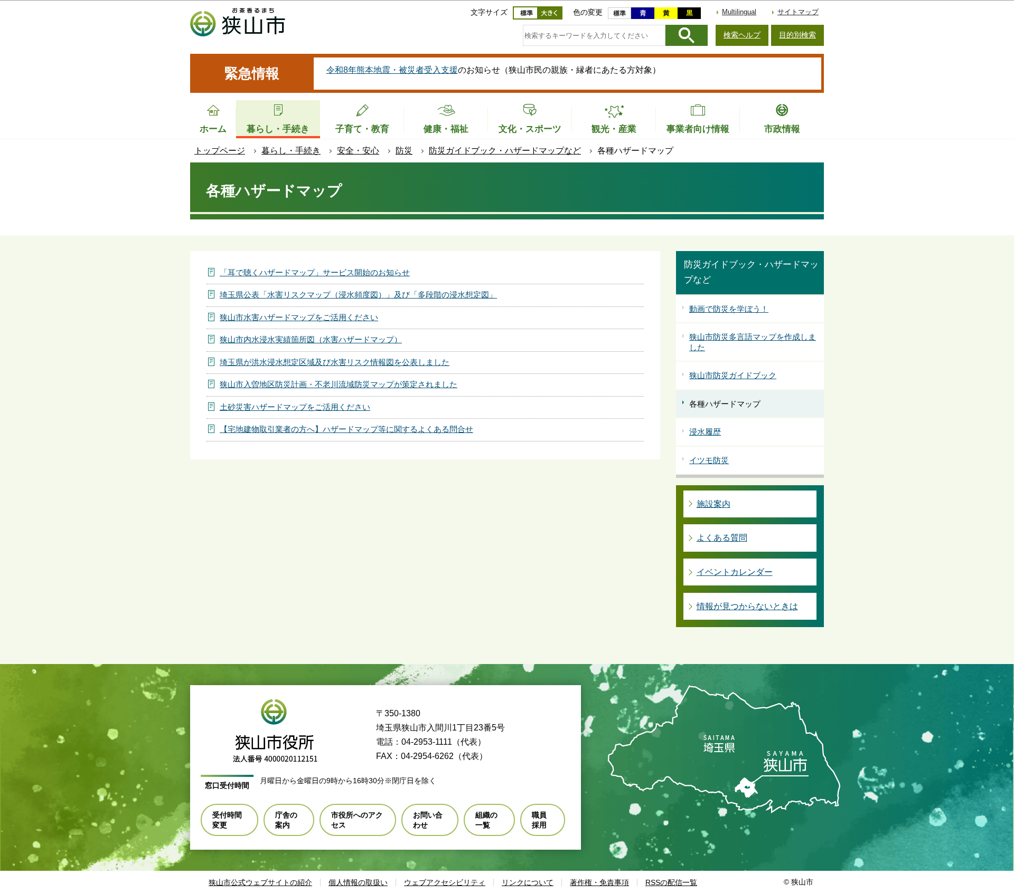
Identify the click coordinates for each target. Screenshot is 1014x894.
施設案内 (713, 503)
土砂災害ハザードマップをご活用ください (295, 406)
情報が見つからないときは (747, 606)
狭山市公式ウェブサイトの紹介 (260, 882)
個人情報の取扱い (358, 882)
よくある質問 (722, 537)
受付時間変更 (227, 820)
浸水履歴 (705, 431)
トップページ (219, 150)
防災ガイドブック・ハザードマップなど (505, 150)
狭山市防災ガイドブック (732, 375)
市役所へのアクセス (357, 820)
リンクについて (527, 882)
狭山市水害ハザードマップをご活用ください (299, 317)
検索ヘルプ (742, 35)
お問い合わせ (428, 820)
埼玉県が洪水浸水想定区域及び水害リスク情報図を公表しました (334, 362)
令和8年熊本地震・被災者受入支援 (392, 69)
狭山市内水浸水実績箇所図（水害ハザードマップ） (311, 339)
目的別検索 (797, 35)
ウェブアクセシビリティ (444, 882)
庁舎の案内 (286, 820)
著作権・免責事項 (599, 882)
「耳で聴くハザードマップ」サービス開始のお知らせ (315, 272)
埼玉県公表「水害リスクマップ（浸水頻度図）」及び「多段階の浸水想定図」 (358, 294)
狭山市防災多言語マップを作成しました (752, 342)
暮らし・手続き (291, 150)
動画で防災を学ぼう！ (728, 308)
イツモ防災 (709, 460)
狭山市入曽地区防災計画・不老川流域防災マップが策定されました (338, 384)
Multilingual (739, 12)
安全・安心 (358, 150)
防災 (404, 150)
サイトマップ (798, 12)
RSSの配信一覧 (671, 882)
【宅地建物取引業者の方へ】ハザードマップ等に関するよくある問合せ (346, 429)
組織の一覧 (486, 820)
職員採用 (539, 820)
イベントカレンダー (735, 572)
